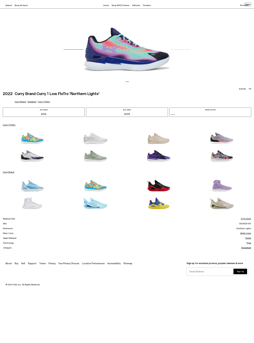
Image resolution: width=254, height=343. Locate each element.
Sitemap (127, 263)
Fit (250, 89)
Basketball (246, 248)
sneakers (32, 102)
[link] (32, 138)
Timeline (147, 5)
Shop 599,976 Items (120, 5)
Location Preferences (93, 263)
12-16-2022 (246, 219)
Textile (248, 238)
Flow (249, 243)
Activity (242, 89)
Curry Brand (20, 102)
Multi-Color (245, 233)
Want (247, 5)
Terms (42, 263)
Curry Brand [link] (8, 172)
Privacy (52, 263)
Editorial (136, 5)
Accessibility (114, 263)
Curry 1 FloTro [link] (9, 125)
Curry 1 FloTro (44, 102)
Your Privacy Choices (68, 263)
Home (106, 5)
